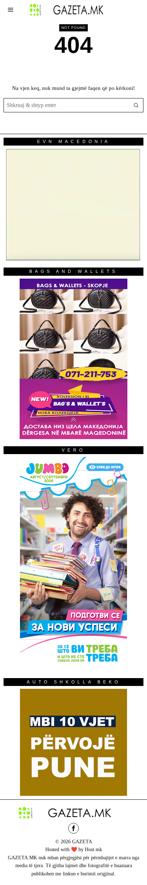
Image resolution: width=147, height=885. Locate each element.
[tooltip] (73, 828)
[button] (136, 105)
